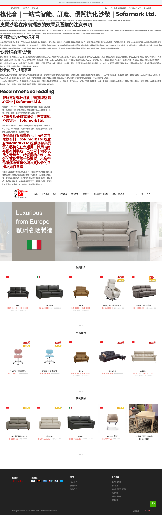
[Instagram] (145, 511)
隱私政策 (115, 485)
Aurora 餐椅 (112, 436)
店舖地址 (35, 8)
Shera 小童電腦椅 (18, 371)
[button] (135, 194)
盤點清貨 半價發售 (101, 194)
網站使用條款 (117, 496)
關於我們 (26, 8)
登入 (145, 8)
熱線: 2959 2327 (120, 8)
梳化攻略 (74, 194)
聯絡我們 (73, 489)
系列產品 (45, 194)
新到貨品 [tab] (81, 398)
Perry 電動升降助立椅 (112, 305)
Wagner (143, 371)
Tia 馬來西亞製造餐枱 (144, 436)
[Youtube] (149, 511)
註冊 (149, 8)
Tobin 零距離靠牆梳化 (18, 436)
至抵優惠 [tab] (81, 333)
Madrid (49, 305)
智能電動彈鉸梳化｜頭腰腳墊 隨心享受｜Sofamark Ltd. (26, 99)
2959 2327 (17, 481)
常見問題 (115, 493)
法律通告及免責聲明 (119, 489)
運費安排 (115, 500)
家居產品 (63, 194)
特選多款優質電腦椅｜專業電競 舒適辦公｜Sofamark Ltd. (26, 118)
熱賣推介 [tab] (81, 267)
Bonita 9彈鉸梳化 (143, 305)
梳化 (54, 194)
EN (107, 8)
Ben (81, 305)
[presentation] (8, 232)
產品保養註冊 (15, 8)
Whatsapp (136, 8)
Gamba (112, 371)
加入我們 (73, 482)
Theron (49, 436)
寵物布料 (86, 194)
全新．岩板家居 (118, 194)
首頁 (36, 194)
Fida (18, 305)
